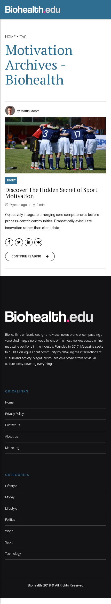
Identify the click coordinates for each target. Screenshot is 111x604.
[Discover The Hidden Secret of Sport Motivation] (55, 145)
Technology (13, 554)
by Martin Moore (28, 111)
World (9, 531)
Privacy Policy (14, 414)
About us (11, 436)
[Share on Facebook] (9, 242)
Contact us (12, 425)
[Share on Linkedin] (29, 242)
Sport (11, 180)
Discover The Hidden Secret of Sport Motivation (51, 193)
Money (9, 497)
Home (10, 37)
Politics (10, 520)
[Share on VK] (38, 242)
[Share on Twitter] (19, 242)
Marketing (12, 448)
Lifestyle (11, 486)
